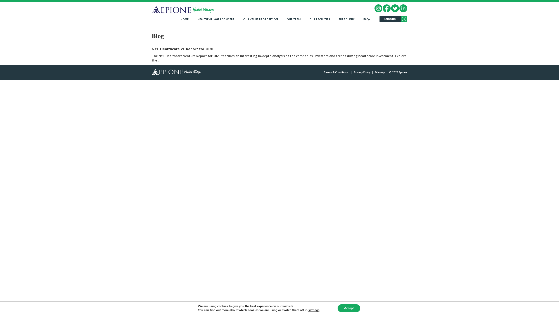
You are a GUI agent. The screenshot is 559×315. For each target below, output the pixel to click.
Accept (349, 308)
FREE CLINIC (347, 19)
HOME (185, 19)
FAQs (366, 19)
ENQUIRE (390, 19)
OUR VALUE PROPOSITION (260, 19)
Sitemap (380, 72)
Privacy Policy (362, 72)
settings (313, 310)
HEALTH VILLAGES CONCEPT (216, 19)
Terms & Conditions (336, 72)
